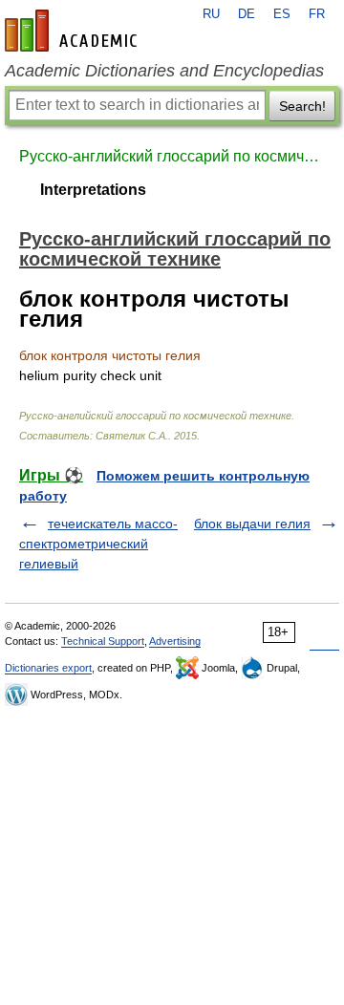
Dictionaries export (48, 668)
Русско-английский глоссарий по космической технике (172, 156)
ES (281, 14)
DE (246, 14)
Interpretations (93, 190)
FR (317, 14)
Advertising (175, 641)
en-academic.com (73, 31)
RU (211, 14)
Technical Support (102, 641)
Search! (302, 106)
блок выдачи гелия (252, 523)
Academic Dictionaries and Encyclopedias (164, 70)
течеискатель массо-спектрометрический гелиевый (98, 543)
